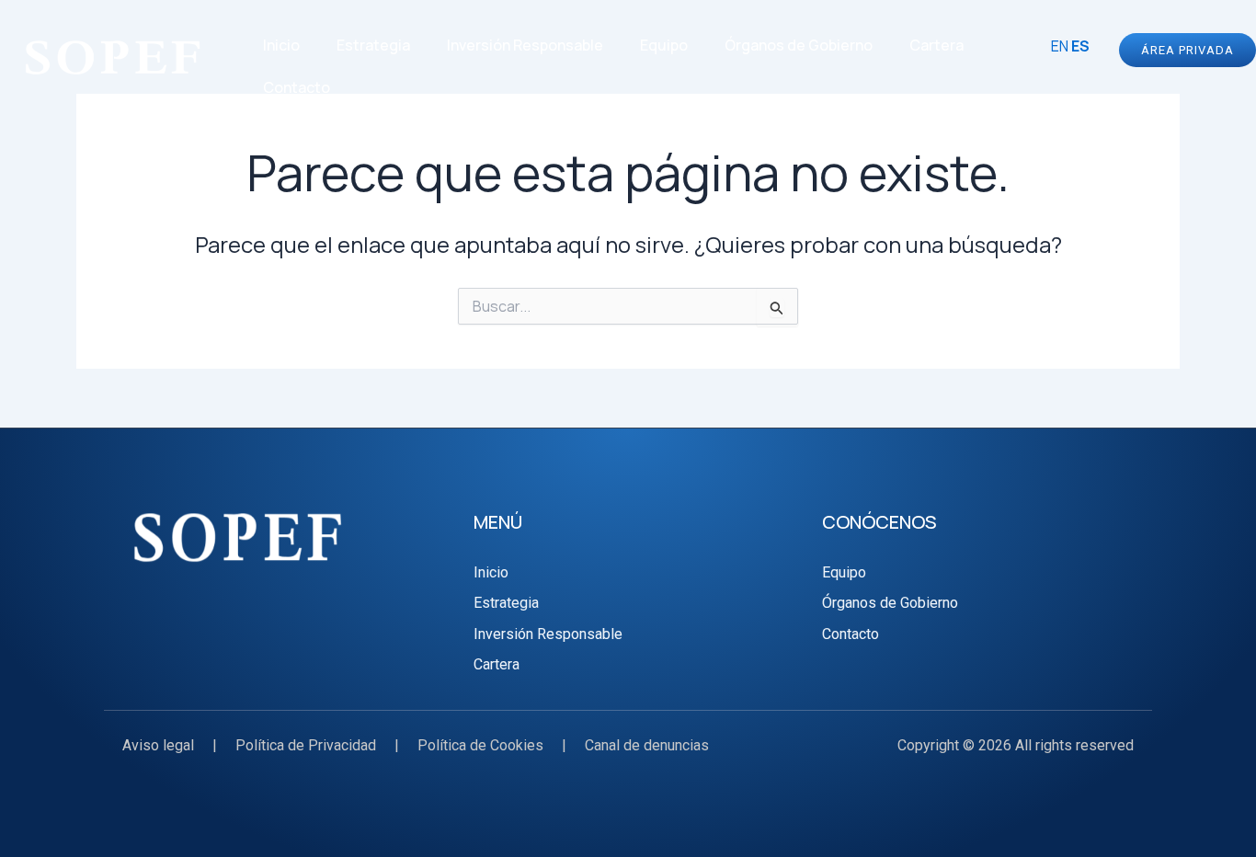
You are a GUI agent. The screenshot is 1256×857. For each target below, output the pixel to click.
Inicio (281, 45)
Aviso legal (158, 745)
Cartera (936, 45)
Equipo (664, 45)
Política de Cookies (480, 745)
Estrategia (373, 45)
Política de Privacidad (305, 745)
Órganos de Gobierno (799, 45)
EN (1059, 46)
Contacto (296, 87)
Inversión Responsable (525, 45)
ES (1080, 46)
